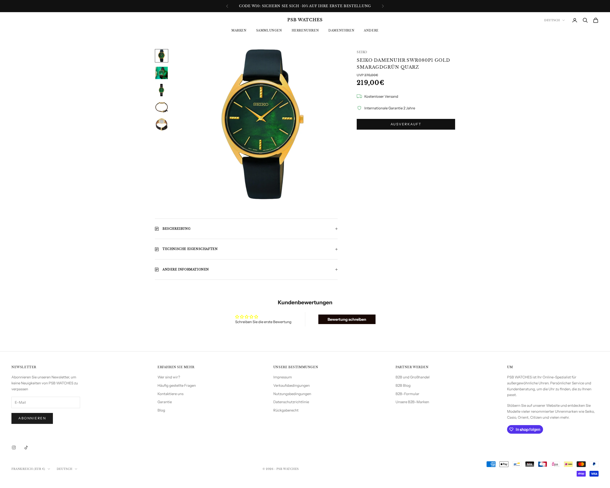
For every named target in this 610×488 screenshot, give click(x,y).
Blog (161, 410)
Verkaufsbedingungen (291, 385)
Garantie (165, 402)
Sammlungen (269, 30)
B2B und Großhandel (413, 377)
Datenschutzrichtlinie (291, 402)
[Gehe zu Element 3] (161, 90)
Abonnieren (32, 418)
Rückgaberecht (286, 410)
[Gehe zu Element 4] (161, 107)
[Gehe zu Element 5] (161, 124)
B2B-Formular (407, 393)
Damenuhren (341, 30)
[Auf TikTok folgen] (26, 447)
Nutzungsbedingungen (292, 393)
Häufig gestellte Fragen (177, 385)
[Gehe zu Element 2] (161, 73)
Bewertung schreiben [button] (347, 319)
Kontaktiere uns (170, 393)
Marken (239, 30)
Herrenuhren (305, 30)
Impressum (282, 377)
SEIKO (362, 52)
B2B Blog (403, 385)
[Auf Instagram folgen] (13, 447)
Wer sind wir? (169, 377)
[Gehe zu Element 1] (161, 55)
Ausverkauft (406, 124)
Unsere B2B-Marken (412, 402)
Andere (371, 30)
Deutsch (552, 20)
